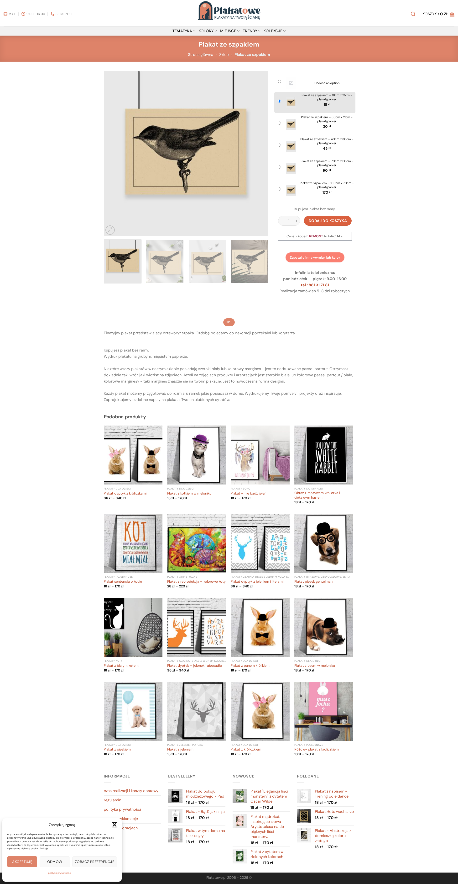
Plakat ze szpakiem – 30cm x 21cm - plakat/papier (327, 119)
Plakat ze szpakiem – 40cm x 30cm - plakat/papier (326, 141)
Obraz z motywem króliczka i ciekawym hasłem (317, 495)
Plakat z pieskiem (117, 749)
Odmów (54, 861)
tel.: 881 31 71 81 (315, 285)
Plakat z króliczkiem (246, 749)
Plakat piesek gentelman (313, 582)
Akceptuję (22, 861)
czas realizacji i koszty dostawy (131, 790)
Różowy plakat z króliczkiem (316, 749)
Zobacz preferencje (94, 861)
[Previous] (113, 153)
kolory (206, 30)
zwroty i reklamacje (121, 818)
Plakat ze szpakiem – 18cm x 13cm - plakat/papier (327, 97)
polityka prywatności (59, 872)
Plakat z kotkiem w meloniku (189, 493)
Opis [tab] (229, 322)
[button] (114, 824)
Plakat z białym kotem (121, 666)
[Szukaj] (413, 14)
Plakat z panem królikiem (250, 666)
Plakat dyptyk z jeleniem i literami (257, 582)
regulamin (112, 800)
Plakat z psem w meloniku (314, 666)
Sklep (224, 54)
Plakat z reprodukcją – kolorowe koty (196, 582)
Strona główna (200, 54)
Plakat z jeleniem (180, 749)
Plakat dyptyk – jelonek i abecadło (194, 666)
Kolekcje (273, 30)
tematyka (182, 30)
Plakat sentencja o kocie (123, 582)
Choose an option (326, 83)
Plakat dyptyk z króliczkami (125, 493)
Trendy (250, 30)
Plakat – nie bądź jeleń (248, 493)
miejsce (228, 30)
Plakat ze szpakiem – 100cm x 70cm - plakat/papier (327, 185)
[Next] (259, 153)
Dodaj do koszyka (328, 220)
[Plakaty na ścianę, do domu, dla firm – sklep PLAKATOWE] (229, 13)
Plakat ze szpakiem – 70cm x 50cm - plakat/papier (327, 163)
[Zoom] (110, 230)
